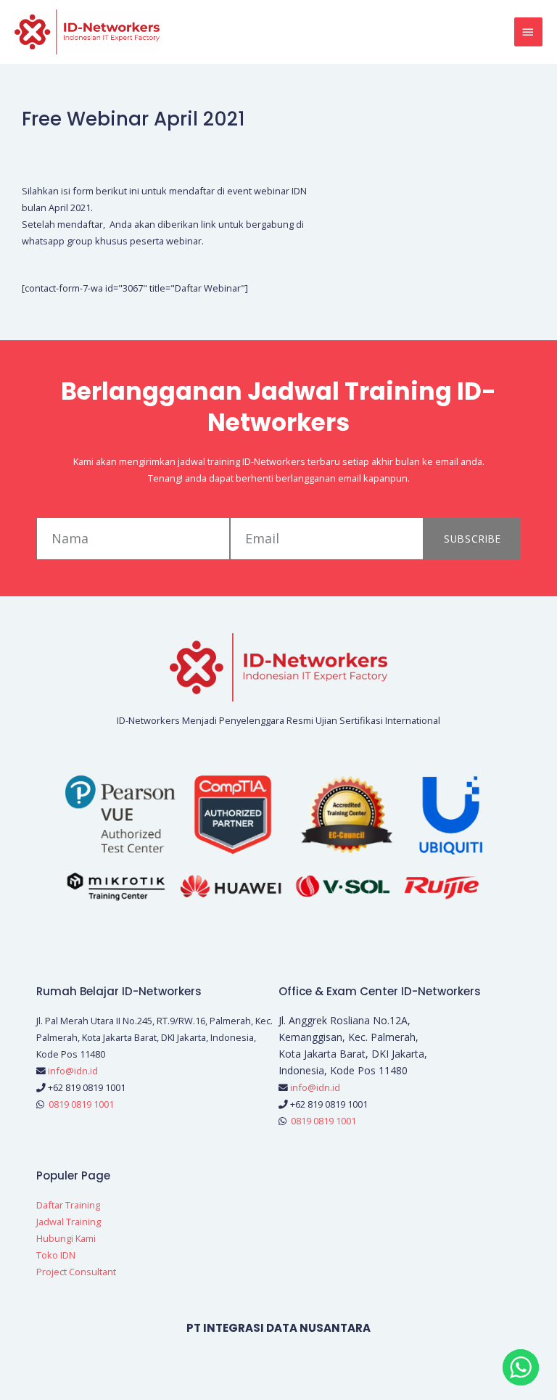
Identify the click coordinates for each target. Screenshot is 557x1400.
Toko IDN (55, 1254)
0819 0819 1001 (81, 1104)
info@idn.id (73, 1070)
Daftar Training (68, 1204)
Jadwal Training (68, 1221)
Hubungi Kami (66, 1238)
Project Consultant (76, 1271)
